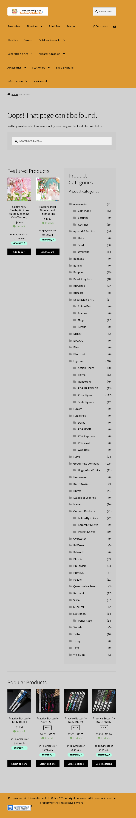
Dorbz (81, 422)
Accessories (14, 67)
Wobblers (84, 449)
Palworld (78, 552)
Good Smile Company (86, 463)
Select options (19, 763)
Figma (82, 374)
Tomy (76, 641)
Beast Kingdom (82, 279)
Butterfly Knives (88, 518)
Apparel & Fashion (49, 53)
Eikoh (76, 347)
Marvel (77, 504)
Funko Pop (79, 415)
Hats (81, 238)
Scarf (81, 245)
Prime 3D (78, 572)
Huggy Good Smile (89, 470)
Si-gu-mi (78, 607)
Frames (82, 313)
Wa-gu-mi (79, 654)
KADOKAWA (80, 484)
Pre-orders (14, 26)
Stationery (38, 67)
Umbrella (83, 251)
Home (15, 94)
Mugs (81, 320)
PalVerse (78, 545)
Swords (28, 40)
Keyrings (83, 224)
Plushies (12, 40)
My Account (40, 81)
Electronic (79, 354)
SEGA (76, 600)
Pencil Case (85, 620)
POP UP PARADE (88, 388)
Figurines (32, 26)
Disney (77, 333)
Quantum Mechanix (85, 586)
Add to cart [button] (19, 251)
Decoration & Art (17, 53)
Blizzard (78, 292)
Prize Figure (85, 395)
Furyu (76, 456)
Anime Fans (85, 306)
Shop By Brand (64, 67)
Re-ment (78, 593)
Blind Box (54, 26)
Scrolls (82, 327)
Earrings (83, 217)
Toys (76, 647)
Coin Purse (84, 210)
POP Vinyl (84, 443)
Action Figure (86, 368)
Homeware (80, 477)
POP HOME (85, 429)
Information (15, 81)
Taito (76, 634)
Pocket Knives (86, 531)
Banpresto (79, 272)
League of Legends (84, 497)
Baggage (78, 258)
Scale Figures (86, 402)
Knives (77, 490)
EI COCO (78, 340)
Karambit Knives (88, 525)
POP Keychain (86, 436)
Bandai (77, 265)
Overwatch (79, 538)
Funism (77, 409)
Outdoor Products (50, 40)
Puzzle (70, 26)
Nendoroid (84, 381)
